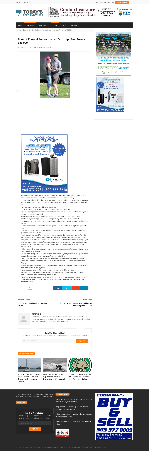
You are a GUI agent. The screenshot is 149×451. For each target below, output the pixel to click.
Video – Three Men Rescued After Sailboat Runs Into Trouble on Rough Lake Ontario (29, 377)
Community (26, 30)
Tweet (67, 288)
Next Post (87, 300)
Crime (55, 25)
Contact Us (24, 2)
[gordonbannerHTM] (91, 12)
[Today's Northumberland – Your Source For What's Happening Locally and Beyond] (30, 13)
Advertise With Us (122, 2)
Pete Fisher (36, 314)
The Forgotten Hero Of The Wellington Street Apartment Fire (75, 304)
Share (58, 288)
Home (18, 2)
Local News (30, 25)
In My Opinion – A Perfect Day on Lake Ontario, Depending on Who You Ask (54, 376)
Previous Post (24, 300)
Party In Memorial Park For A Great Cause (32, 304)
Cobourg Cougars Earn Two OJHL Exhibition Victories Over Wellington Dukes (79, 376)
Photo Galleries (43, 25)
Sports (63, 25)
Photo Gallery (39, 47)
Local (31, 47)
